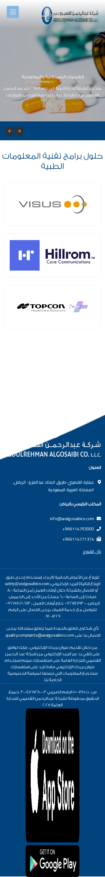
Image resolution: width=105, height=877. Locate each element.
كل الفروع (92, 551)
